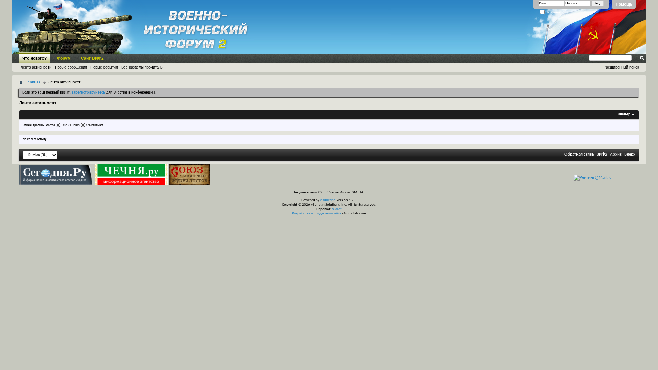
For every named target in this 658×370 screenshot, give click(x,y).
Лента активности (36, 67)
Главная (33, 82)
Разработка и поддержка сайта (316, 213)
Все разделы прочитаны (142, 67)
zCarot (337, 209)
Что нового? (34, 58)
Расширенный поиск (621, 67)
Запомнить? (555, 12)
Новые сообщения (71, 67)
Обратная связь (579, 154)
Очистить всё (95, 125)
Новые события (104, 67)
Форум (64, 58)
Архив (616, 154)
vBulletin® (328, 200)
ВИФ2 (602, 154)
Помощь (624, 4)
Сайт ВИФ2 (92, 58)
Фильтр (624, 114)
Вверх (629, 154)
